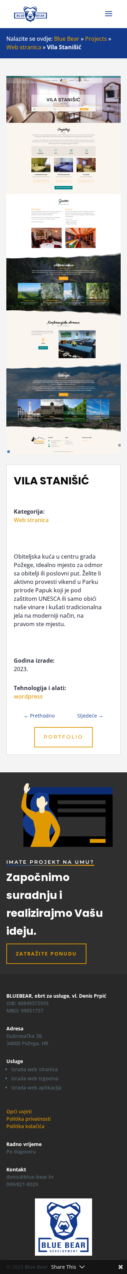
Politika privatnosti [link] (28, 1118)
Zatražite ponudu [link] (46, 953)
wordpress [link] (28, 696)
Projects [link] (96, 39)
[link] (30, 13)
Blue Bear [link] (66, 39)
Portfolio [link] (63, 737)
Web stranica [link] (23, 47)
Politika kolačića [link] (25, 1126)
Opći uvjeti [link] (19, 1111)
